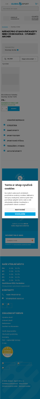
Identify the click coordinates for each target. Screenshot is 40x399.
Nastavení (20, 210)
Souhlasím (20, 214)
